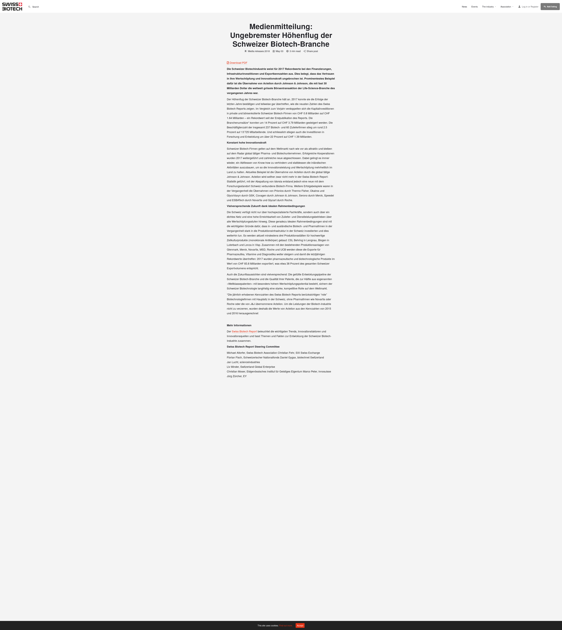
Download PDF (238, 62)
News (464, 6)
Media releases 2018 (259, 51)
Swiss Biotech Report (244, 331)
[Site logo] (12, 6)
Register (534, 6)
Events (474, 6)
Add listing (552, 6)
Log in (525, 6)
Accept (300, 625)
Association (506, 6)
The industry (488, 6)
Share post (312, 51)
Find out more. (286, 625)
